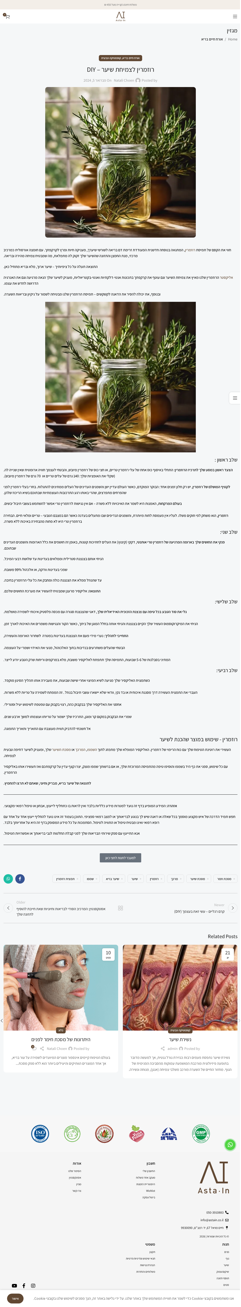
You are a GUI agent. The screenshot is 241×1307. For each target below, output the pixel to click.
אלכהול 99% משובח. (18, 569)
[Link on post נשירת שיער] (180, 988)
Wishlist (150, 1190)
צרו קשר (76, 1190)
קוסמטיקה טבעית (111, 58)
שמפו (90, 879)
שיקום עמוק (223, 1271)
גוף (227, 1258)
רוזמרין (190, 249)
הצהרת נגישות (147, 1265)
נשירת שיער (180, 1039)
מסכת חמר (224, 879)
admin (173, 1048)
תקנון (152, 1252)
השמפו (92, 749)
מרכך (174, 879)
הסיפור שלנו (74, 1171)
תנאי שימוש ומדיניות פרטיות (140, 1258)
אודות (77, 1163)
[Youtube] (14, 1285)
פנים (226, 1252)
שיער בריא (112, 879)
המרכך (80, 749)
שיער (134, 879)
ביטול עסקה (148, 1197)
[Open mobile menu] (235, 16)
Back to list (120, 908)
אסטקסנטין (75, 1177)
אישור (15, 1298)
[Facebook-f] (23, 1285)
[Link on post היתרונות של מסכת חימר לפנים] (61, 988)
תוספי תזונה (223, 1278)
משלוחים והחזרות (145, 1271)
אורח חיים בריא (212, 39)
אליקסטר (226, 277)
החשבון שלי (149, 1171)
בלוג (60, 1030)
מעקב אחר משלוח (145, 1177)
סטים (226, 1285)
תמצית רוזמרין (65, 879)
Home (232, 39)
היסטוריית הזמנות (145, 1184)
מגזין (78, 1184)
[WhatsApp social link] (8, 879)
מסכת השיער (61, 749)
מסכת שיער (197, 879)
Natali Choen (124, 80)
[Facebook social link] (20, 879)
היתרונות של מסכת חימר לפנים (60, 1039)
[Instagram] (33, 1285)
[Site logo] (120, 16)
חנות (225, 1244)
